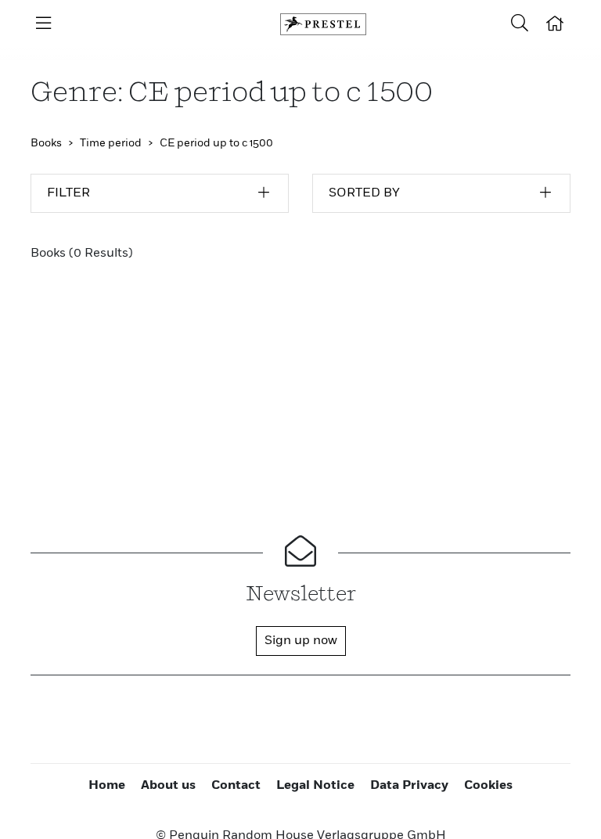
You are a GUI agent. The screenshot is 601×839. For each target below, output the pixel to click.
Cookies (488, 786)
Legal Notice (315, 786)
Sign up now (301, 641)
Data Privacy (409, 786)
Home (106, 786)
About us (168, 786)
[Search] (519, 24)
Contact (236, 786)
